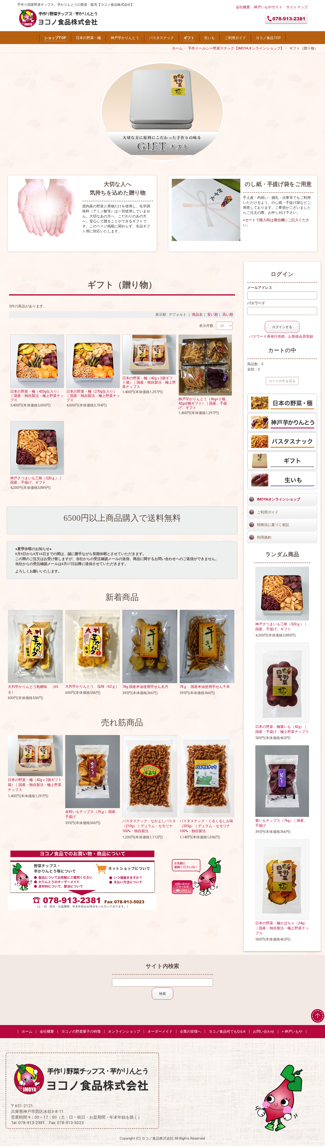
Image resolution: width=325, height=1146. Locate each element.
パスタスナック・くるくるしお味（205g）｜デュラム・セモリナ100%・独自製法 (206, 826)
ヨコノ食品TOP (268, 38)
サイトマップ (297, 7)
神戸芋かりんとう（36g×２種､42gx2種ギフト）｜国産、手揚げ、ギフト (202, 403)
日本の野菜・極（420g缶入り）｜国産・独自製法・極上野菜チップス (37, 395)
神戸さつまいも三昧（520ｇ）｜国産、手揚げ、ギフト (36, 480)
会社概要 (243, 7)
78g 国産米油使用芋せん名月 (145, 687)
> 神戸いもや (292, 1031)
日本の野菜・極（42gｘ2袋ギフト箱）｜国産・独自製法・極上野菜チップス (149, 382)
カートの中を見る (282, 381)
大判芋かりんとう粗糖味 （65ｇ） (33, 689)
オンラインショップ (124, 1031)
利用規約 (264, 537)
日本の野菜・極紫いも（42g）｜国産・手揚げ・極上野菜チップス (282, 729)
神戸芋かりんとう (125, 38)
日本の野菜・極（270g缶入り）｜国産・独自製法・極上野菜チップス (93, 395)
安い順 (212, 314)
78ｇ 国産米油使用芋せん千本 (205, 687)
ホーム (177, 48)
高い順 (227, 314)
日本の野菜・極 (88, 38)
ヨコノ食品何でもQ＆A (227, 1031)
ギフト (189, 38)
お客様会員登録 (300, 336)
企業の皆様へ (190, 1031)
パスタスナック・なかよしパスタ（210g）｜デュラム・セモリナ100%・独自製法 (149, 826)
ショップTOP (55, 38)
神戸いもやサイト (268, 7)
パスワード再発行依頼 (267, 336)
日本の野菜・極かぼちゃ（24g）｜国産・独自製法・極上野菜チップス (282, 928)
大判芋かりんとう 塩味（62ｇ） (92, 686)
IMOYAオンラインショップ (278, 499)
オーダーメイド (160, 1031)
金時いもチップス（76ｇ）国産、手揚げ (92, 814)
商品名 (197, 314)
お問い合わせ (263, 1031)
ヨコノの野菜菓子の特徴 (81, 1031)
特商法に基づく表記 (273, 525)
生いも (209, 38)
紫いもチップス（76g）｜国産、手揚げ (281, 823)
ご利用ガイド (235, 38)
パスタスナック (161, 38)
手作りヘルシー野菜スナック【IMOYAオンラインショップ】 (236, 48)
